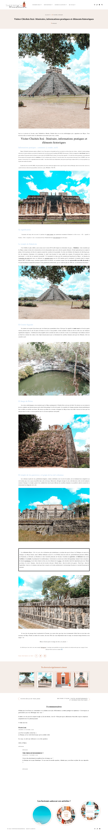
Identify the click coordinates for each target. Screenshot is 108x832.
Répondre (21, 746)
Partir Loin (22, 727)
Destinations (47, 4)
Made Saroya (30, 829)
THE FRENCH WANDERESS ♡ (33, 753)
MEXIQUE (54, 23)
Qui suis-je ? (72, 4)
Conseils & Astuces (60, 4)
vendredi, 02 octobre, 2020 (26, 729)
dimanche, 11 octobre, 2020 (30, 755)
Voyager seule (36, 4)
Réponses (25, 750)
